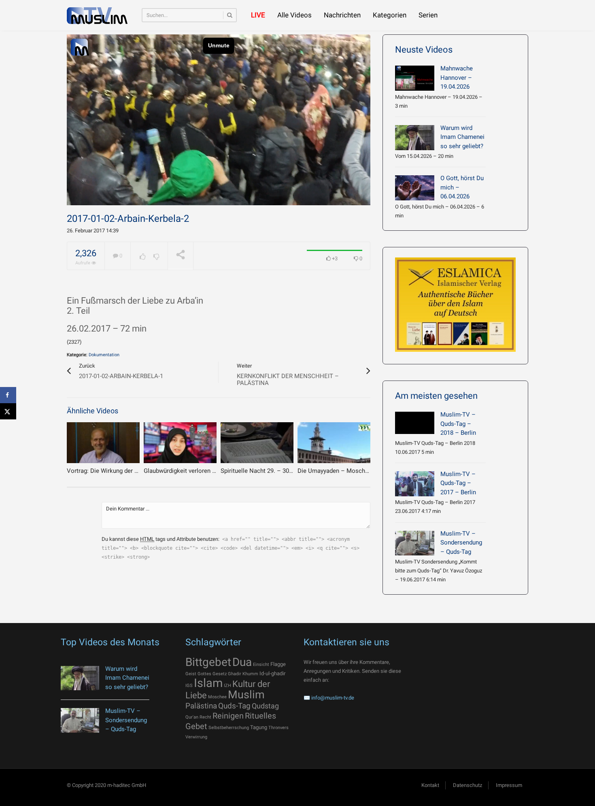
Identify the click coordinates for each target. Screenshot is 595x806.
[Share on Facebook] (8, 395)
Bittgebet (208, 662)
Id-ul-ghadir (272, 673)
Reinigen (228, 716)
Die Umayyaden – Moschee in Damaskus (353, 470)
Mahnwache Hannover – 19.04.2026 (456, 77)
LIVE (258, 15)
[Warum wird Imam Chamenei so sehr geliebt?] (414, 137)
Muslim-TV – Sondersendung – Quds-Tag (461, 542)
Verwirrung (196, 737)
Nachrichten (342, 15)
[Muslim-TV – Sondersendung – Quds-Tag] (414, 543)
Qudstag (265, 706)
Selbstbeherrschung (228, 727)
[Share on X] (8, 411)
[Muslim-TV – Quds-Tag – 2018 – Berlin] (414, 423)
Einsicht (261, 664)
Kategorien (389, 15)
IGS (189, 685)
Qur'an (191, 717)
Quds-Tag (234, 705)
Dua (242, 662)
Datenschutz (467, 785)
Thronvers (278, 727)
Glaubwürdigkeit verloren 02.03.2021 (192, 470)
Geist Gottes (198, 673)
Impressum (509, 785)
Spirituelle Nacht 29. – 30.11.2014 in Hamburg (282, 470)
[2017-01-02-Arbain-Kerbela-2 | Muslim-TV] (97, 15)
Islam (208, 683)
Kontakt (430, 785)
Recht (205, 717)
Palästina (201, 705)
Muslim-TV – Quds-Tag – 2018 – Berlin (458, 423)
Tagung (258, 727)
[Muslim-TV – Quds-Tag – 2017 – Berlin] (414, 483)
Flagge (278, 664)
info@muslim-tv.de (332, 698)
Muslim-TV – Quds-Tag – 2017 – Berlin (458, 483)
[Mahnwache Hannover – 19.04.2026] (414, 78)
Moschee (217, 697)
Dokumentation (104, 354)
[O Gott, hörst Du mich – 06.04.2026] (414, 187)
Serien (428, 15)
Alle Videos (294, 15)
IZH (227, 685)
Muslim (246, 694)
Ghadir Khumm (243, 673)
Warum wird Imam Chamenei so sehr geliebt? (462, 137)
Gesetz (219, 673)
